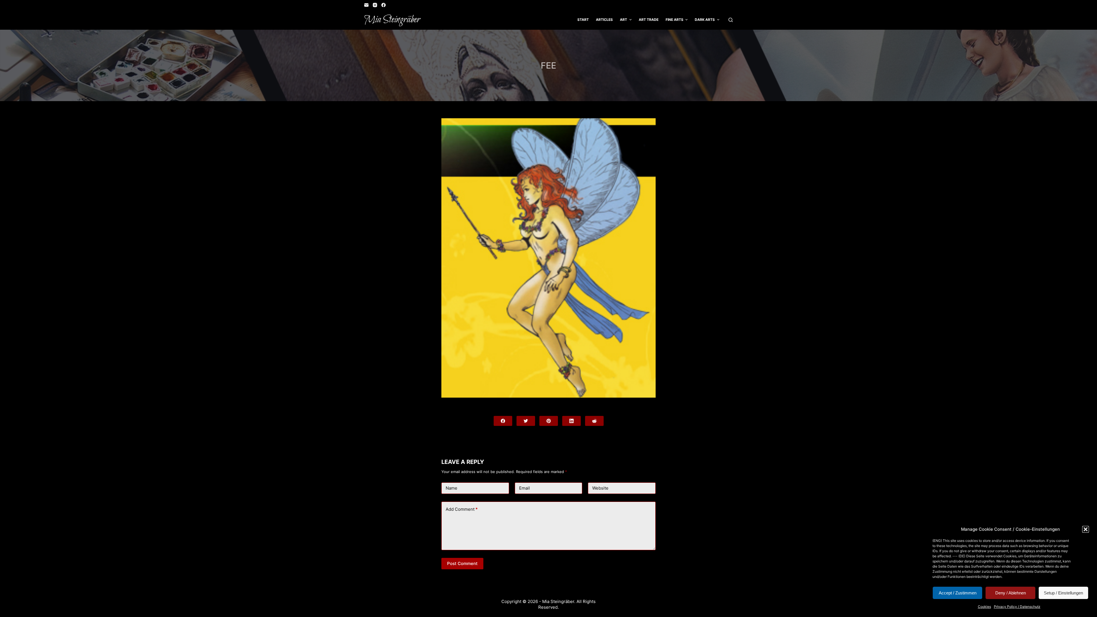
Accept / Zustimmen (957, 592)
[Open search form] (730, 20)
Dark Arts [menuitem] (705, 19)
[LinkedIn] (571, 421)
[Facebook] (383, 5)
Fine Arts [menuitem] (674, 19)
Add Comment (462, 509)
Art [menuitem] (623, 19)
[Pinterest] (548, 421)
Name (451, 488)
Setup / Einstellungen (1063, 592)
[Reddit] (594, 421)
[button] (1085, 529)
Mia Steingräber (392, 20)
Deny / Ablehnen (1010, 592)
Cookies (984, 606)
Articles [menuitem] (604, 19)
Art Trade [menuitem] (648, 19)
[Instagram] (375, 5)
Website (600, 488)
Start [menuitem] (583, 19)
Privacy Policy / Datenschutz (1017, 606)
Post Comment (462, 563)
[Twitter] (526, 421)
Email (524, 488)
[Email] (366, 5)
